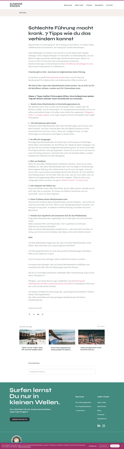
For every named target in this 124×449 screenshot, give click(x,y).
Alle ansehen (101, 326)
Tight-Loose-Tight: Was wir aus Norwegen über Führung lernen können (32, 349)
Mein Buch (101, 406)
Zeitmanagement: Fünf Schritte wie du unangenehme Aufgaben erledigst (90, 349)
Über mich (101, 402)
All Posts (22, 13)
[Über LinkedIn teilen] (38, 314)
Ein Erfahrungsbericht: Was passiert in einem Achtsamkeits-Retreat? (61, 349)
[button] (68, 5)
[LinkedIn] (99, 425)
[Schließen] (122, 446)
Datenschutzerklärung (24, 446)
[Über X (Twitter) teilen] (34, 314)
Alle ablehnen (103, 446)
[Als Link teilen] (42, 314)
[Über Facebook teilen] (29, 314)
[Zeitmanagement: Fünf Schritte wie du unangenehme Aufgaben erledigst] (91, 337)
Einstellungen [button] (93, 446)
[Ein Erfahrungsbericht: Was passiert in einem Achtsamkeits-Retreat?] (62, 337)
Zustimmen (115, 446)
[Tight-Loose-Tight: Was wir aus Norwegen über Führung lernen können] (32, 337)
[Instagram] (103, 425)
